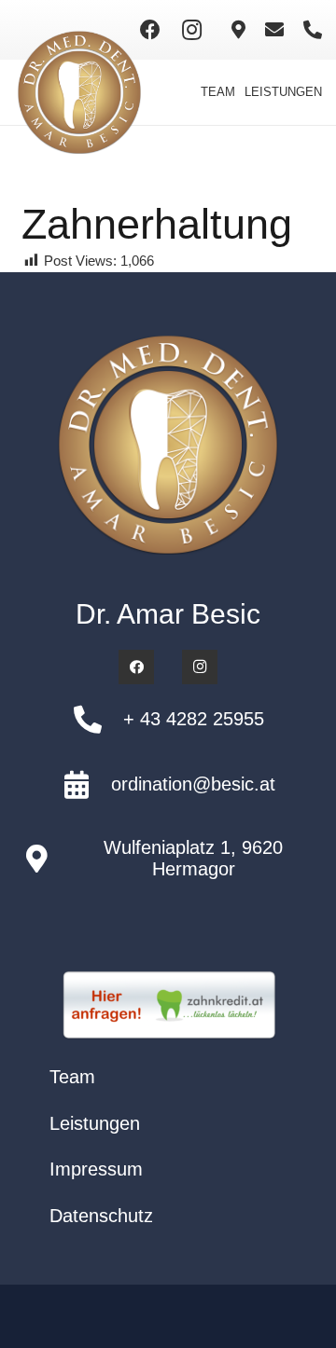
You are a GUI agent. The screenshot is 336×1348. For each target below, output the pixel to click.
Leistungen (94, 1123)
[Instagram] (191, 29)
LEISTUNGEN (283, 92)
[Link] (238, 30)
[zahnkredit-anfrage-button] (168, 1006)
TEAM (218, 92)
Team (72, 1076)
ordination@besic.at (193, 784)
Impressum (96, 1169)
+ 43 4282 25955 (193, 718)
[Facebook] (150, 29)
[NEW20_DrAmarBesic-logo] (79, 92)
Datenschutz (101, 1215)
